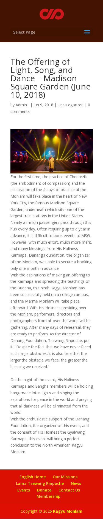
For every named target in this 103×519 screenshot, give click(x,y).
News (76, 483)
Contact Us (69, 490)
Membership (48, 496)
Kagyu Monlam (67, 511)
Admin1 (22, 104)
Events (23, 490)
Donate (44, 490)
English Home (33, 476)
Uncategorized (70, 104)
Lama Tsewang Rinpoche (40, 483)
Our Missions (65, 476)
